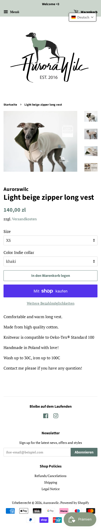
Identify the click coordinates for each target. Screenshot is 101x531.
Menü (14, 12)
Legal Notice (51, 489)
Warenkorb (88, 12)
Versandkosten (24, 218)
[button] (82, 17)
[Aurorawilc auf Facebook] (45, 416)
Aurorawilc (51, 502)
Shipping (50, 482)
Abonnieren (84, 452)
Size (7, 231)
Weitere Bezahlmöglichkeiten (50, 303)
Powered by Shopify (74, 502)
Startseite (10, 105)
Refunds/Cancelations (50, 476)
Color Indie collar (19, 252)
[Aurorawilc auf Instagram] (55, 416)
